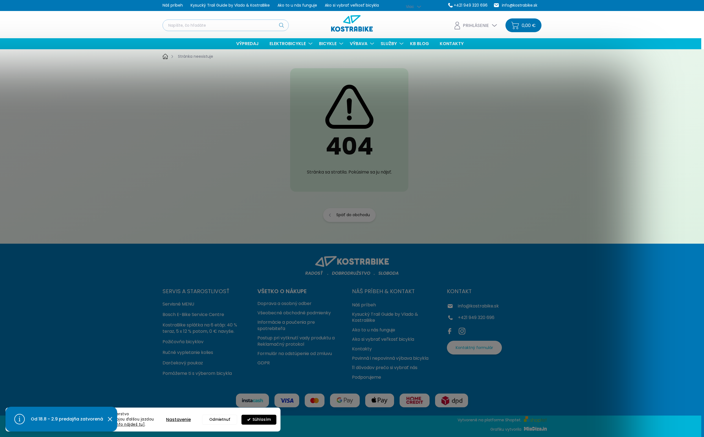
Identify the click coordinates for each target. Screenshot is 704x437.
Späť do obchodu (353, 215)
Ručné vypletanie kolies (188, 352)
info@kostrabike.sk (478, 306)
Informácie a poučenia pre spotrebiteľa (286, 325)
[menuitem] (249, 43)
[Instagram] (462, 330)
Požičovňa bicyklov (183, 342)
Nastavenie (178, 419)
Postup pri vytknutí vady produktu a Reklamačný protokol (296, 341)
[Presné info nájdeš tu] (122, 424)
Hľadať (281, 25)
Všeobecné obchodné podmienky (294, 313)
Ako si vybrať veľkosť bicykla (352, 5)
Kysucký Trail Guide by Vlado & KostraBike (230, 5)
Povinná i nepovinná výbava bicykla (390, 358)
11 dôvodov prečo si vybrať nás (384, 367)
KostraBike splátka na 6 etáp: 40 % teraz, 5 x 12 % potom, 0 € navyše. (200, 328)
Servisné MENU (178, 304)
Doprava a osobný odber (284, 303)
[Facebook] (451, 330)
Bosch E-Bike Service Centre (193, 314)
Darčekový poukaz (183, 363)
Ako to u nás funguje (297, 5)
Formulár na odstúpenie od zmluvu (294, 353)
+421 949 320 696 (476, 317)
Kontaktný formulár (474, 347)
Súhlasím (261, 419)
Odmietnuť (219, 419)
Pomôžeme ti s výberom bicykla (197, 373)
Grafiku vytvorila (506, 429)
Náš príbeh (173, 5)
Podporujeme (366, 377)
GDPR (263, 363)
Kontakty (362, 349)
